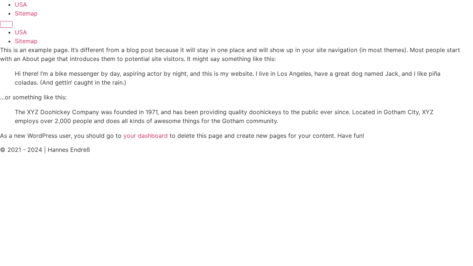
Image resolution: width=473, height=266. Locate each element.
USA (21, 4)
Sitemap (26, 13)
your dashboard (145, 135)
